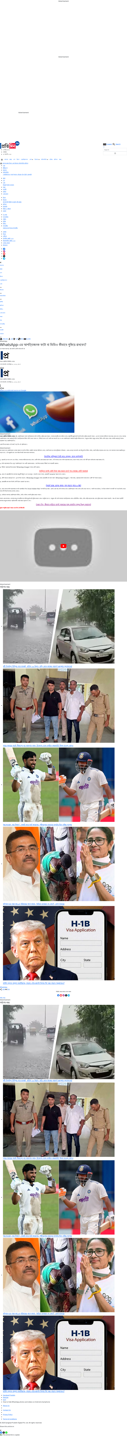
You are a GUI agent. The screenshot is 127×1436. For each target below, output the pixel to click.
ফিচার (4, 234)
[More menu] (125, 159)
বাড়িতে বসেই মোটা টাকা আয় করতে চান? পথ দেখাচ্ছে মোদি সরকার (63, 470)
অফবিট (4, 189)
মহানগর (6, 159)
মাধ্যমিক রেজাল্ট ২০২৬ (8, 238)
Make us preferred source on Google (13, 390)
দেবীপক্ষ (5, 236)
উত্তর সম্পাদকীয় (13, 228)
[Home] (10, 144)
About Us (6, 1406)
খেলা (30, 159)
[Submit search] (115, 153)
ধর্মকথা (4, 192)
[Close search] (104, 147)
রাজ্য (10, 159)
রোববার (4, 232)
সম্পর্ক (12, 174)
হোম (4, 166)
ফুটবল (8, 185)
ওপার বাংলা (5, 194)
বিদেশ (18, 159)
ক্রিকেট (5, 185)
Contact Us (7, 1410)
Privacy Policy (7, 1415)
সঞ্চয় (60, 159)
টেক (23, 174)
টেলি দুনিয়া (18, 202)
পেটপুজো (19, 174)
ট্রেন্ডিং (4, 219)
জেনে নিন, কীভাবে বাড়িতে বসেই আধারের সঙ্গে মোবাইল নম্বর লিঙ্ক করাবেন (63, 504)
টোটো (25, 174)
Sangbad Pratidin (9, 1395)
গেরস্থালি (29, 174)
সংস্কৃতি (14, 202)
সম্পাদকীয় (5, 226)
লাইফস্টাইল (44, 159)
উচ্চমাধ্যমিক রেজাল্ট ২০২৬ (9, 241)
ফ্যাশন (15, 174)
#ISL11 (5, 168)
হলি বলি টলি (6, 202)
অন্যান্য (12, 185)
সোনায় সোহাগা (6, 243)
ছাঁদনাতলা (5, 245)
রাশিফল (55, 159)
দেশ (14, 159)
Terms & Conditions (10, 1419)
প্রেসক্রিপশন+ (24, 159)
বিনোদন (36, 159)
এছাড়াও (2, 334)
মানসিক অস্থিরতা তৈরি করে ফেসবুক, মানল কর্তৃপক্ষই (63, 456)
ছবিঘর (51, 159)
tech (4, 1400)
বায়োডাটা (5, 206)
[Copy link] (3, 368)
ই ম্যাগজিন (5, 217)
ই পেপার (5, 215)
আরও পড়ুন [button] (3, 998)
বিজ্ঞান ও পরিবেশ (7, 209)
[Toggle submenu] (0, 287)
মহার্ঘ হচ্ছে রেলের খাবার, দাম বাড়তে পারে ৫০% (63, 485)
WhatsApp (3, 987)
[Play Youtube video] (63, 546)
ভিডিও (4, 224)
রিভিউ (10, 202)
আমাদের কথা (6, 228)
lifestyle (5, 1397)
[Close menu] (0, 262)
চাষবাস (4, 211)
